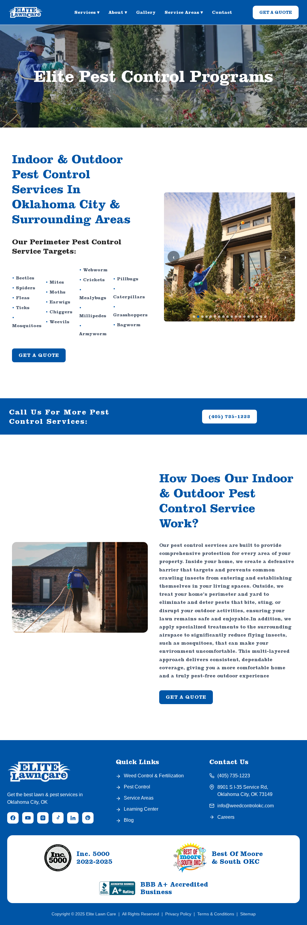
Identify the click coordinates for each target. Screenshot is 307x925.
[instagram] (43, 818)
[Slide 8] (223, 316)
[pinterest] (88, 818)
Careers (225, 817)
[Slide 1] (194, 316)
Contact (222, 12)
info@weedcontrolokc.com (245, 805)
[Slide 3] (202, 316)
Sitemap (248, 913)
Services (87, 12)
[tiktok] (58, 818)
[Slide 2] (198, 316)
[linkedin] (73, 818)
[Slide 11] (236, 316)
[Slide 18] (265, 316)
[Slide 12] (240, 316)
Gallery (146, 12)
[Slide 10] (232, 316)
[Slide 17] (261, 316)
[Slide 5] (211, 316)
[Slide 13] (244, 316)
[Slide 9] (227, 316)
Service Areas (184, 12)
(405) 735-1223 (229, 416)
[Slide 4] (206, 316)
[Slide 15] (253, 316)
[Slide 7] (219, 316)
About (118, 12)
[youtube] (28, 818)
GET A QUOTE (275, 12)
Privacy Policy (178, 913)
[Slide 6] (215, 316)
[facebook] (13, 818)
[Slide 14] (248, 316)
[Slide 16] (257, 316)
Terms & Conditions (215, 913)
